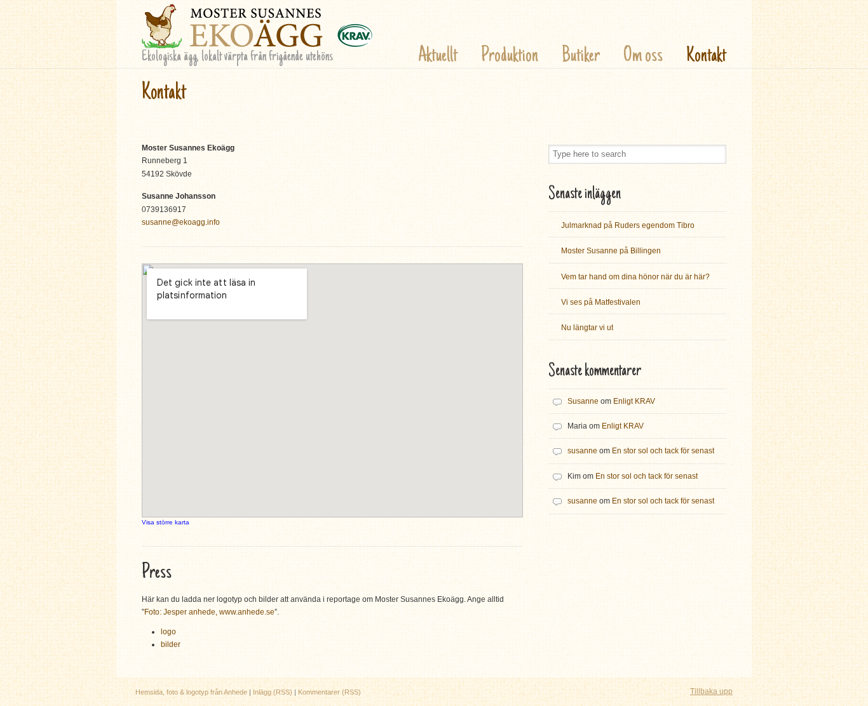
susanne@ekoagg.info (181, 222)
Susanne (583, 401)
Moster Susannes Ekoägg (257, 26)
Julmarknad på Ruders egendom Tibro (628, 225)
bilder (170, 644)
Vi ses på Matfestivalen (601, 302)
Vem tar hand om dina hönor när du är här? (635, 276)
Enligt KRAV (634, 401)
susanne (582, 450)
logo (168, 631)
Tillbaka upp (711, 691)
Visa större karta (165, 522)
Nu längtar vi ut (587, 327)
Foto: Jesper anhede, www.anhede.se (209, 612)
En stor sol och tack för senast (663, 450)
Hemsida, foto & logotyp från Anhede (191, 692)
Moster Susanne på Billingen (611, 250)
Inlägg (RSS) (272, 692)
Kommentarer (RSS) (329, 692)
